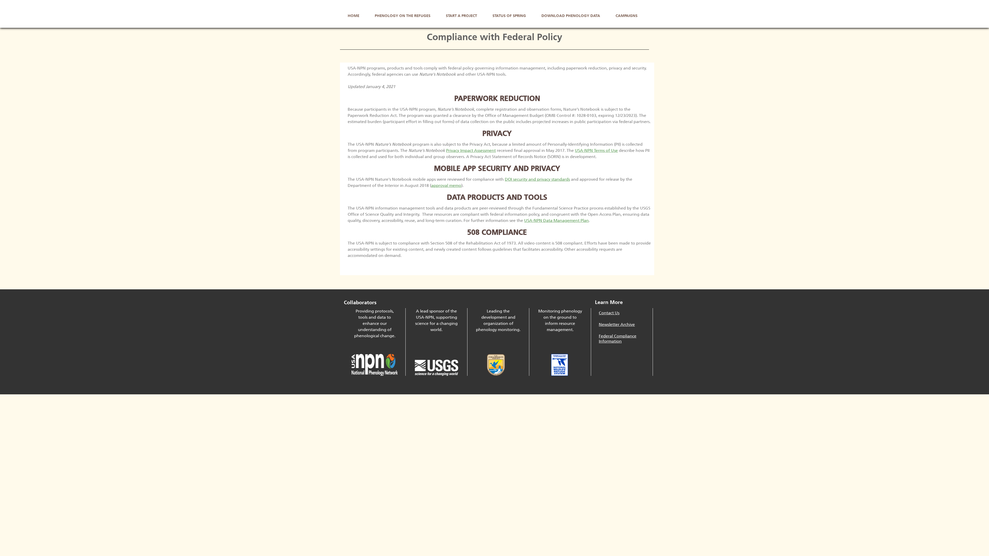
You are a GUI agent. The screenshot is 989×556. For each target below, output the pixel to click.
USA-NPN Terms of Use (596, 150)
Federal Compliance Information (617, 339)
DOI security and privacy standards (537, 179)
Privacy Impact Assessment (471, 150)
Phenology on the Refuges (402, 15)
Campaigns (626, 15)
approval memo (446, 185)
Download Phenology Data (570, 15)
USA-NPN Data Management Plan (556, 220)
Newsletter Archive (617, 324)
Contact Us (609, 312)
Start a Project (461, 15)
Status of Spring (509, 15)
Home (353, 15)
